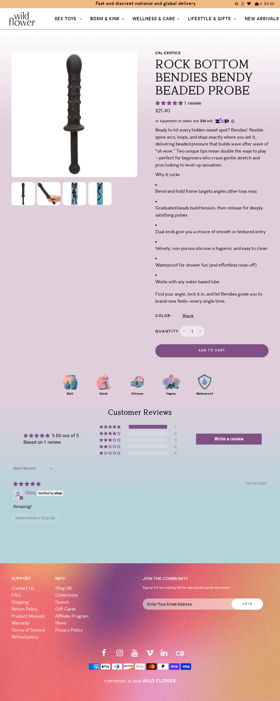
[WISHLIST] (249, 4)
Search (62, 602)
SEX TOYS (66, 19)
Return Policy (24, 609)
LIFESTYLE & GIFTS (210, 19)
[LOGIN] (242, 4)
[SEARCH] (236, 4)
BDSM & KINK (105, 19)
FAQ (16, 595)
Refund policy (24, 637)
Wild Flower (159, 681)
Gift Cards (65, 609)
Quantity (167, 331)
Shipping (20, 602)
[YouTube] (134, 655)
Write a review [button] (229, 439)
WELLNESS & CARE (153, 19)
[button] (169, 103)
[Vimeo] (150, 655)
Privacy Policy (69, 630)
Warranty (20, 623)
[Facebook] (104, 655)
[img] (27, 484)
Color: (163, 316)
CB (180, 654)
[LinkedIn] (164, 655)
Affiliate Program (72, 616)
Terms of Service (28, 630)
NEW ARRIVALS (262, 19)
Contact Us (22, 588)
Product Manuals (28, 616)
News (60, 623)
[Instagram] (119, 655)
